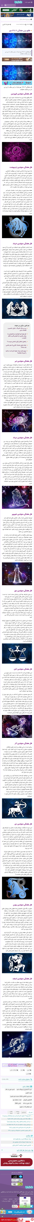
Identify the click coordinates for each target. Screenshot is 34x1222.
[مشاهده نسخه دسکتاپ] (2, 5)
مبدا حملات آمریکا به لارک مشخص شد (22, 1142)
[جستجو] (5, 5)
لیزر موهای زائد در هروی (26, 1107)
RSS (14, 1203)
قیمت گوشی (29, 1093)
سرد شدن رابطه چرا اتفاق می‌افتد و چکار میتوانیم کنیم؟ (19, 1122)
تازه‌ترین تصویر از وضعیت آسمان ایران (22, 1145)
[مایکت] (17, 1176)
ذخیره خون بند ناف (10, 1089)
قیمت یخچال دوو (17, 1100)
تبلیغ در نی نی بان (6, 1201)
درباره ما (5, 1199)
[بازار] (17, 1184)
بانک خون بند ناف (27, 1103)
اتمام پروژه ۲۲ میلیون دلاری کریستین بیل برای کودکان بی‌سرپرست (16, 1116)
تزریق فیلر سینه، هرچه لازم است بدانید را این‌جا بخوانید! (16, 352)
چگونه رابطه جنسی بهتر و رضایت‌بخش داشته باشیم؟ (19, 1119)
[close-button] (18, 1195)
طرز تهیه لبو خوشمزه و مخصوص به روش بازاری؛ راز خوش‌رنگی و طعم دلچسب (16, 336)
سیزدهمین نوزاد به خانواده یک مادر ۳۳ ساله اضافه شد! (19, 1125)
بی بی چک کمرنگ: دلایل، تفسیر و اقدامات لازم (17, 329)
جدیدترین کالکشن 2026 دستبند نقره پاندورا (21, 1096)
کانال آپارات (14, 1201)
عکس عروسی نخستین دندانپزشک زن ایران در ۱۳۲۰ (19, 1130)
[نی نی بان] (18, 2)
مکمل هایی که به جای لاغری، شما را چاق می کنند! (20, 1127)
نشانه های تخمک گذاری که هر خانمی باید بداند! (16, 346)
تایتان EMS (18, 1103)
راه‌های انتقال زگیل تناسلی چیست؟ (16, 342)
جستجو (10, 1199)
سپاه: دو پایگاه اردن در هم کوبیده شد (22, 1139)
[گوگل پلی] (17, 1180)
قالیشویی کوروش (27, 1100)
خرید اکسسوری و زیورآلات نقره (24, 1089)
